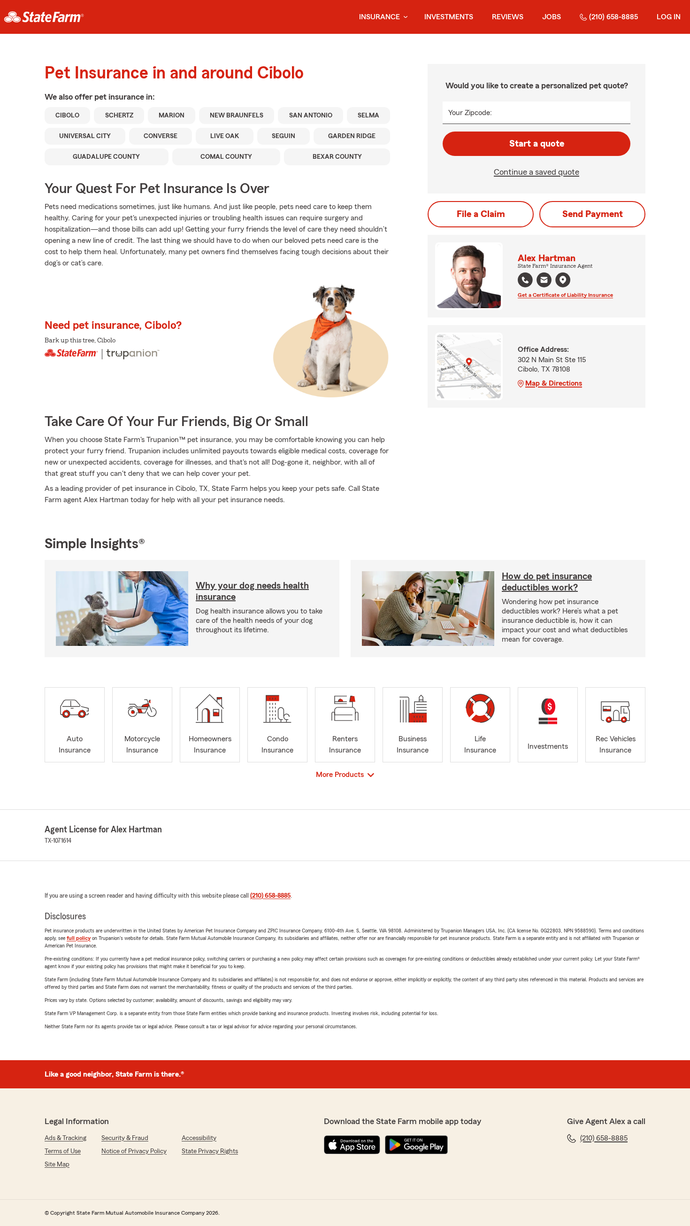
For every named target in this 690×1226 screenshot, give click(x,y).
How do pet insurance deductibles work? (547, 582)
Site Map (57, 1164)
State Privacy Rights (210, 1151)
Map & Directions (553, 383)
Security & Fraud (124, 1138)
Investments (448, 17)
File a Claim (481, 214)
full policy (79, 938)
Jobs (551, 17)
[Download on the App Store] (352, 1144)
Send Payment (592, 214)
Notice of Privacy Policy (134, 1151)
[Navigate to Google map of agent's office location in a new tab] (562, 279)
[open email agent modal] (544, 281)
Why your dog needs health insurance (252, 591)
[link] (44, 17)
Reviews (507, 17)
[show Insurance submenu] (403, 17)
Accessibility (199, 1138)
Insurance (379, 17)
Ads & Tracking (65, 1138)
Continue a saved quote (536, 172)
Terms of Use (63, 1151)
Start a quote (536, 143)
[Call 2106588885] (525, 279)
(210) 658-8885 (613, 17)
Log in (669, 17)
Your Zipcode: (470, 112)
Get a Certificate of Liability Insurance (565, 295)
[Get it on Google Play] (416, 1144)
